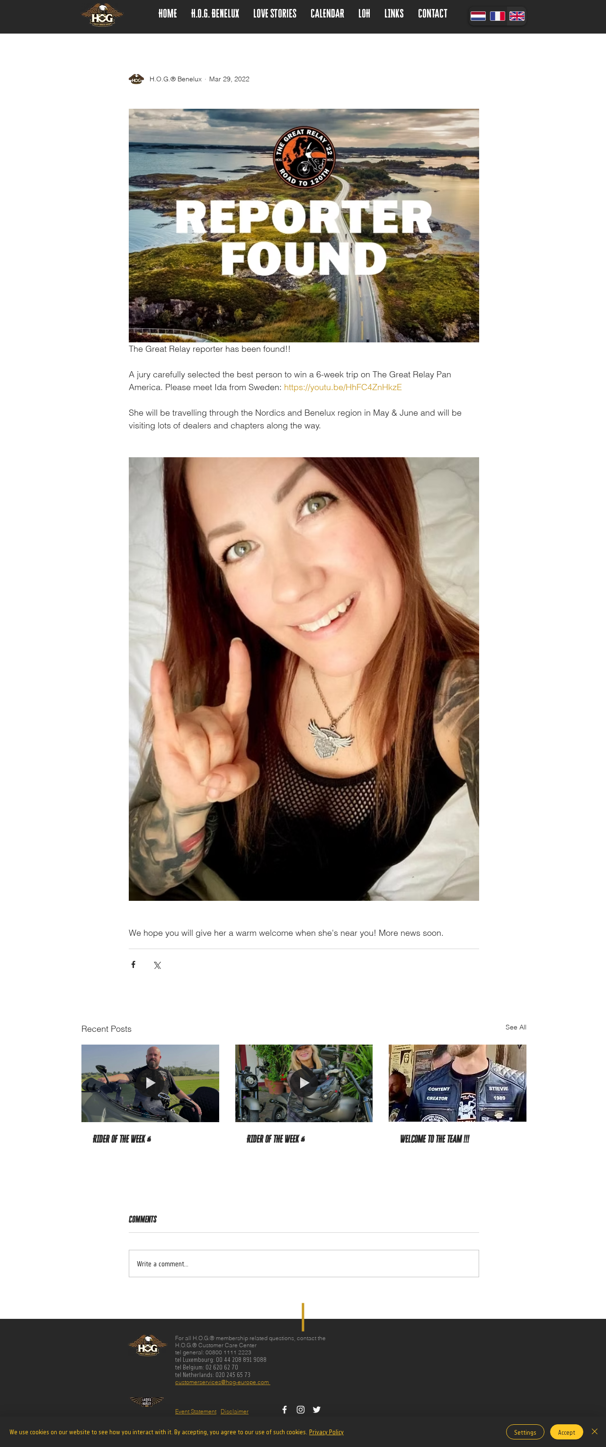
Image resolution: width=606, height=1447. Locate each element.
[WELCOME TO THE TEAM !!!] (457, 1083)
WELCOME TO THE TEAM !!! (434, 1138)
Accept (566, 1432)
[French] (497, 16)
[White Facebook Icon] (284, 1409)
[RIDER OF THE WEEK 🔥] (150, 1083)
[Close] (594, 1431)
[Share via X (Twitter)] (156, 964)
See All (516, 1027)
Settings (525, 1432)
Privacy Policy (326, 1432)
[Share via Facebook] (133, 964)
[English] (516, 16)
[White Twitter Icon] (317, 1409)
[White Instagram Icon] (300, 1409)
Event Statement (195, 1411)
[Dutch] (478, 16)
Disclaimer (235, 1411)
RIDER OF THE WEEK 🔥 (122, 1138)
